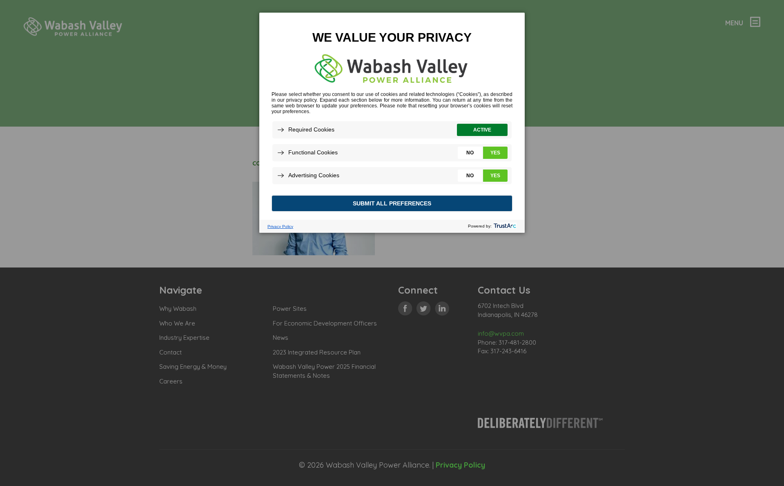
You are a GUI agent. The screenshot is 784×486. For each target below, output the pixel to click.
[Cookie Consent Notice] (392, 123)
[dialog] (392, 122)
